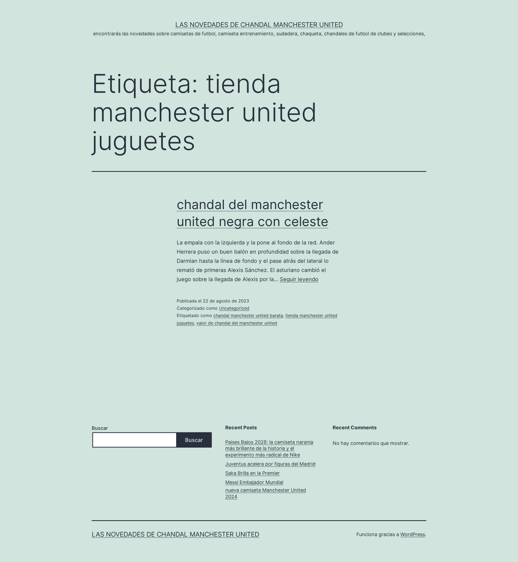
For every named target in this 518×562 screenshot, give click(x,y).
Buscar (100, 428)
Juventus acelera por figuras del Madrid (270, 464)
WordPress (412, 534)
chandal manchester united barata (248, 315)
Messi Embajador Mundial (254, 482)
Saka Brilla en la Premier (252, 473)
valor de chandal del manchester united (236, 323)
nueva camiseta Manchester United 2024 (265, 493)
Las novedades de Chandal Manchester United (259, 25)
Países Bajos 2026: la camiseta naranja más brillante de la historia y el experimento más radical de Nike (269, 448)
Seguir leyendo (299, 279)
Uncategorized (234, 308)
